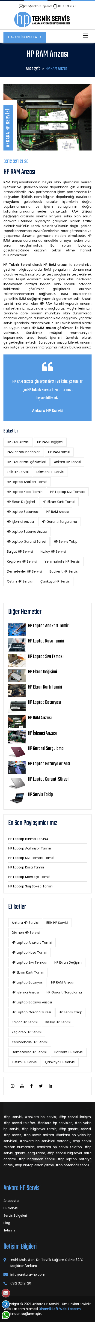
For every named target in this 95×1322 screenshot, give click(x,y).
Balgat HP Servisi (20, 551)
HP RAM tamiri (59, 452)
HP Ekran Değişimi (21, 501)
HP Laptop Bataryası (23, 511)
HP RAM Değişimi (50, 442)
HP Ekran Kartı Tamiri (59, 501)
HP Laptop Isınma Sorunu (28, 838)
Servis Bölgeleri (15, 1215)
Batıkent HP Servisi (64, 571)
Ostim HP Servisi (20, 581)
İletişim (9, 1230)
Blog (6, 1223)
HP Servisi (10, 1208)
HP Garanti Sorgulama (59, 521)
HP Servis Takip (65, 541)
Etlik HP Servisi (18, 472)
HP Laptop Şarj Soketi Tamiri (30, 886)
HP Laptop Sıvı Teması (67, 491)
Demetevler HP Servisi (24, 571)
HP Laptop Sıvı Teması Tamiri (31, 857)
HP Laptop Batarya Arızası (27, 531)
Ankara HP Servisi (67, 462)
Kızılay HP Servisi (53, 551)
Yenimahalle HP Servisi (62, 561)
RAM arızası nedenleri (23, 452)
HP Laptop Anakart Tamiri (27, 481)
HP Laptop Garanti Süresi (26, 541)
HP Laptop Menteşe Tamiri (29, 876)
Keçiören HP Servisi (22, 561)
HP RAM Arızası (18, 442)
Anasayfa (33, 68)
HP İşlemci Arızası (20, 521)
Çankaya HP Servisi (55, 581)
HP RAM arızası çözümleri (26, 462)
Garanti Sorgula (23, 37)
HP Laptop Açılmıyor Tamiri (29, 848)
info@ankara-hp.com (38, 6)
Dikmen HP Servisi (50, 472)
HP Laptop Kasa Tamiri (24, 491)
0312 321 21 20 (67, 6)
